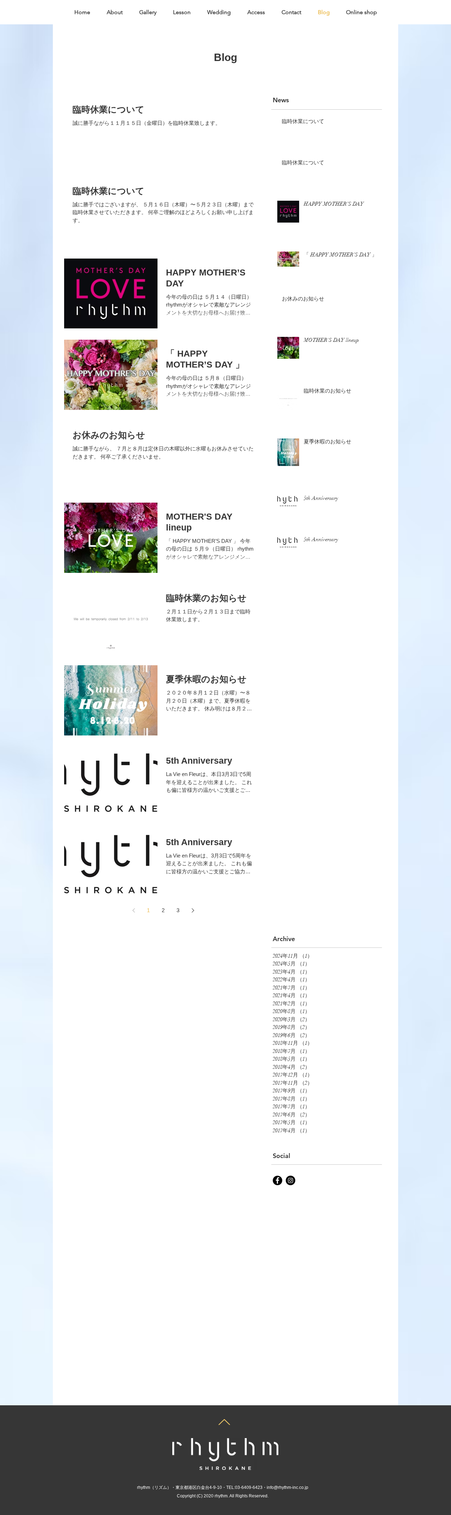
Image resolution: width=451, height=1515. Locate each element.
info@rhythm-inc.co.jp (287, 1487)
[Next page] (192, 910)
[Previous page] (133, 910)
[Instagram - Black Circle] (290, 1180)
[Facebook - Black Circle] (277, 1180)
